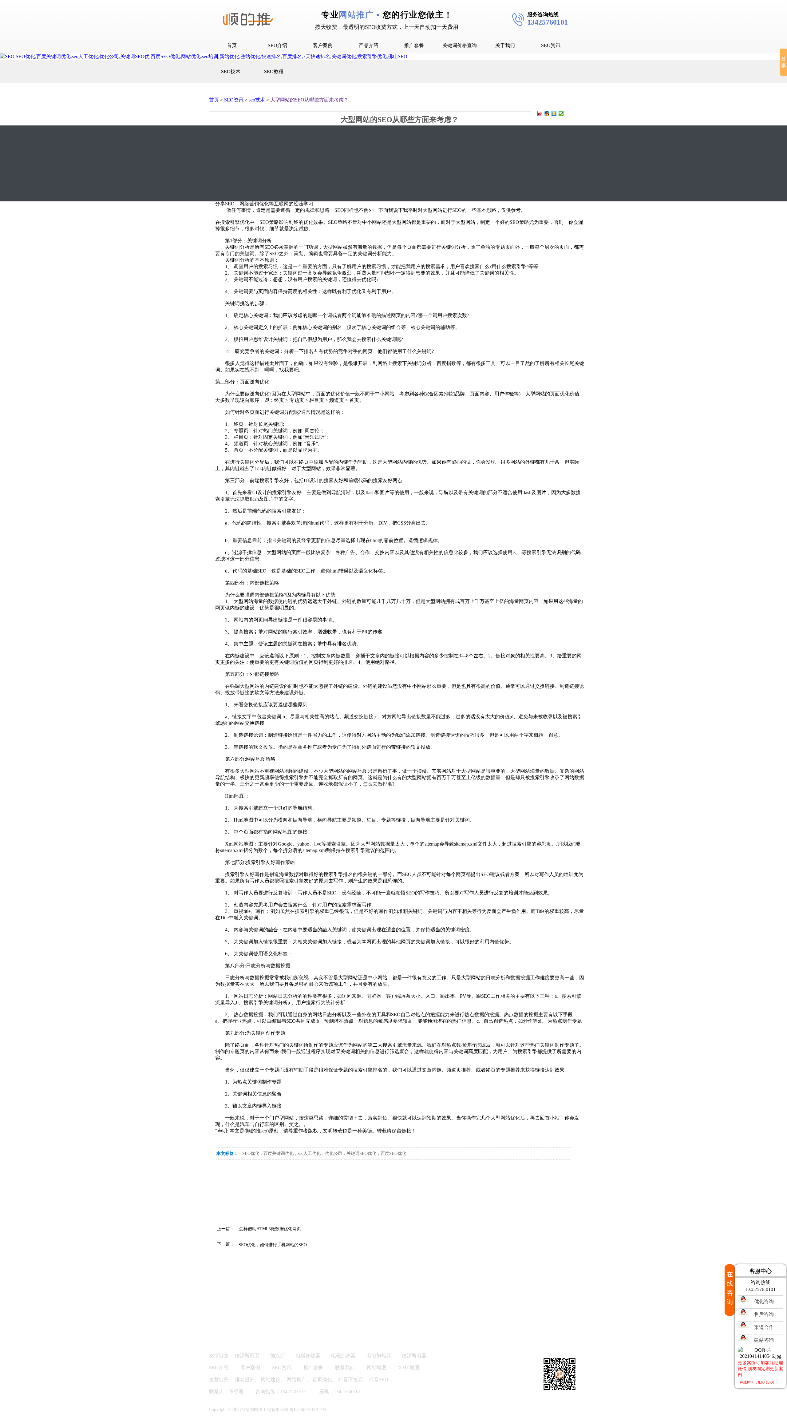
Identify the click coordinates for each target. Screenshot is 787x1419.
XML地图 (408, 1367)
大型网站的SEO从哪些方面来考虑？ (309, 99)
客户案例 (323, 45)
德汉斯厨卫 (247, 1355)
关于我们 (505, 45)
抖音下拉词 (350, 1379)
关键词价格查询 (459, 45)
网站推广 (296, 1379)
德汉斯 (277, 1355)
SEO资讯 (550, 45)
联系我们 (345, 1367)
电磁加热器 (308, 1355)
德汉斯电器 (414, 1355)
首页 (232, 45)
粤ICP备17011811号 (308, 1409)
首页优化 (322, 1379)
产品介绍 (368, 45)
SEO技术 (230, 71)
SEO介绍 (277, 45)
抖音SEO (378, 1379)
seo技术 (257, 99)
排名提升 (245, 1379)
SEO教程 (273, 71)
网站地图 (376, 1367)
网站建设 (270, 1379)
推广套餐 (414, 45)
